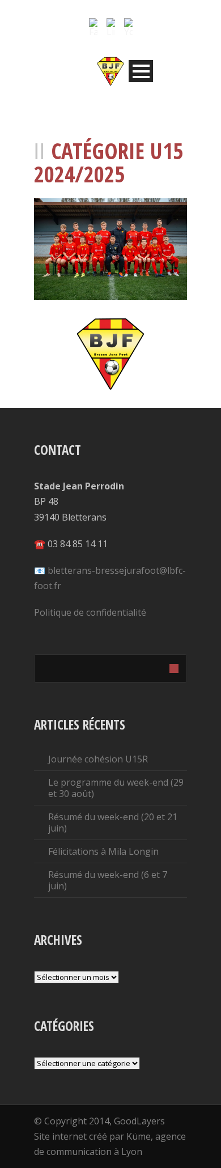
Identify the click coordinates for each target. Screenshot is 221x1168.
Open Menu (141, 71)
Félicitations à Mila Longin (103, 851)
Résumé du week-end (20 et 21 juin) (112, 822)
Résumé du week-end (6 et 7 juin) (107, 880)
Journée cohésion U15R (98, 759)
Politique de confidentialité (90, 612)
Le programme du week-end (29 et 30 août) (116, 788)
